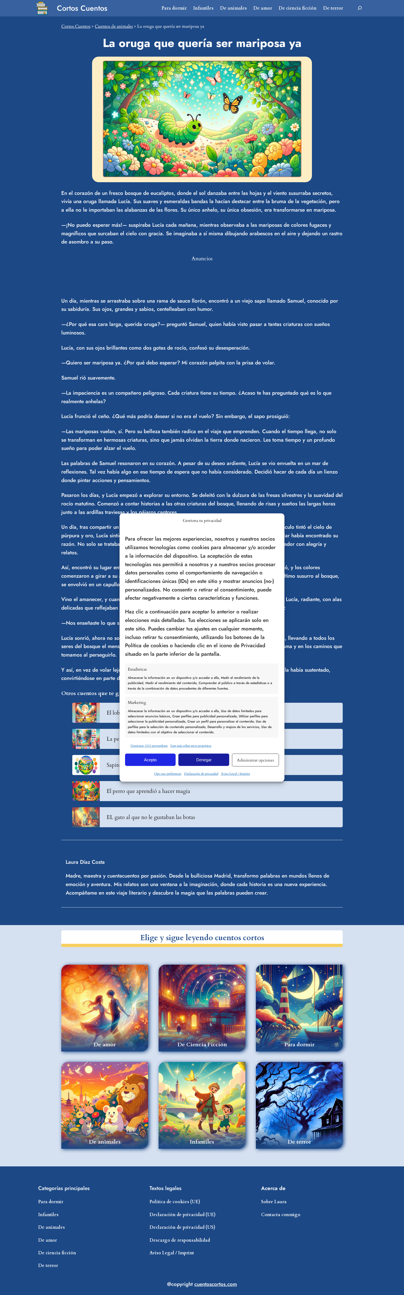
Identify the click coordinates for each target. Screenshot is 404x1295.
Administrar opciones (255, 760)
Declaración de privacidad (201, 773)
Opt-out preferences (167, 773)
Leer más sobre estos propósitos (190, 745)
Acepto (150, 759)
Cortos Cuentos (82, 8)
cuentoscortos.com (215, 1284)
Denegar (204, 759)
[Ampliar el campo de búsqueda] (360, 8)
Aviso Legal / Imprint (235, 773)
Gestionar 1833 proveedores (149, 745)
